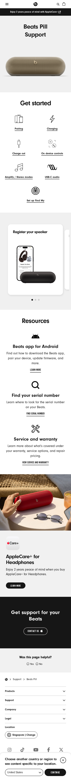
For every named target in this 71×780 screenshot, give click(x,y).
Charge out (18, 154)
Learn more (35, 370)
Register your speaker (30, 232)
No (40, 664)
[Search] (58, 4)
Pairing (19, 129)
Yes (32, 664)
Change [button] (23, 735)
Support (17, 679)
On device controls (52, 154)
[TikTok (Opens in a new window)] (22, 750)
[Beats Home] (6, 679)
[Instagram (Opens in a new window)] (10, 750)
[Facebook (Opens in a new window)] (48, 750)
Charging (52, 129)
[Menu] (7, 4)
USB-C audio (52, 177)
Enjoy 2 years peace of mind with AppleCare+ (34, 12)
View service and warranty (35, 463)
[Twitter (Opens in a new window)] (61, 750)
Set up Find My (35, 201)
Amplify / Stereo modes (19, 177)
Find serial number (35, 414)
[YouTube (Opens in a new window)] (35, 750)
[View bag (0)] (64, 4)
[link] (15, 585)
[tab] (32, 300)
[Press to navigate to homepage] (35, 4)
